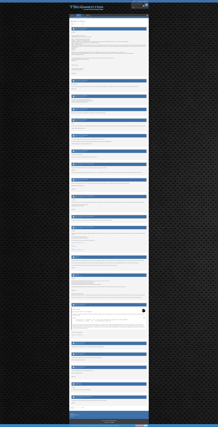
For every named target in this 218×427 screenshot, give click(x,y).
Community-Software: (109, 420)
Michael (76, 29)
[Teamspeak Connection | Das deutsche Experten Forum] (86, 7)
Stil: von (109, 422)
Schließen (145, 425)
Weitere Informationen (139, 425)
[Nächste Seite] (83, 24)
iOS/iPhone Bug (78, 383)
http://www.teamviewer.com (77, 242)
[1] (74, 319)
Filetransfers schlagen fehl (80, 304)
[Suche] (147, 15)
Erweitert (133, 7)
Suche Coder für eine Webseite (81, 28)
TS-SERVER (77, 256)
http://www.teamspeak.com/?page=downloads (100, 280)
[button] (133, 1)
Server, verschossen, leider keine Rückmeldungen (84, 163)
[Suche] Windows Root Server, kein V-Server (83, 396)
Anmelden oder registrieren (143, 1)
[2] (74, 321)
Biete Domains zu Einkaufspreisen (81, 80)
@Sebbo (73, 220)
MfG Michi (73, 246)
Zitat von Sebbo (76, 309)
